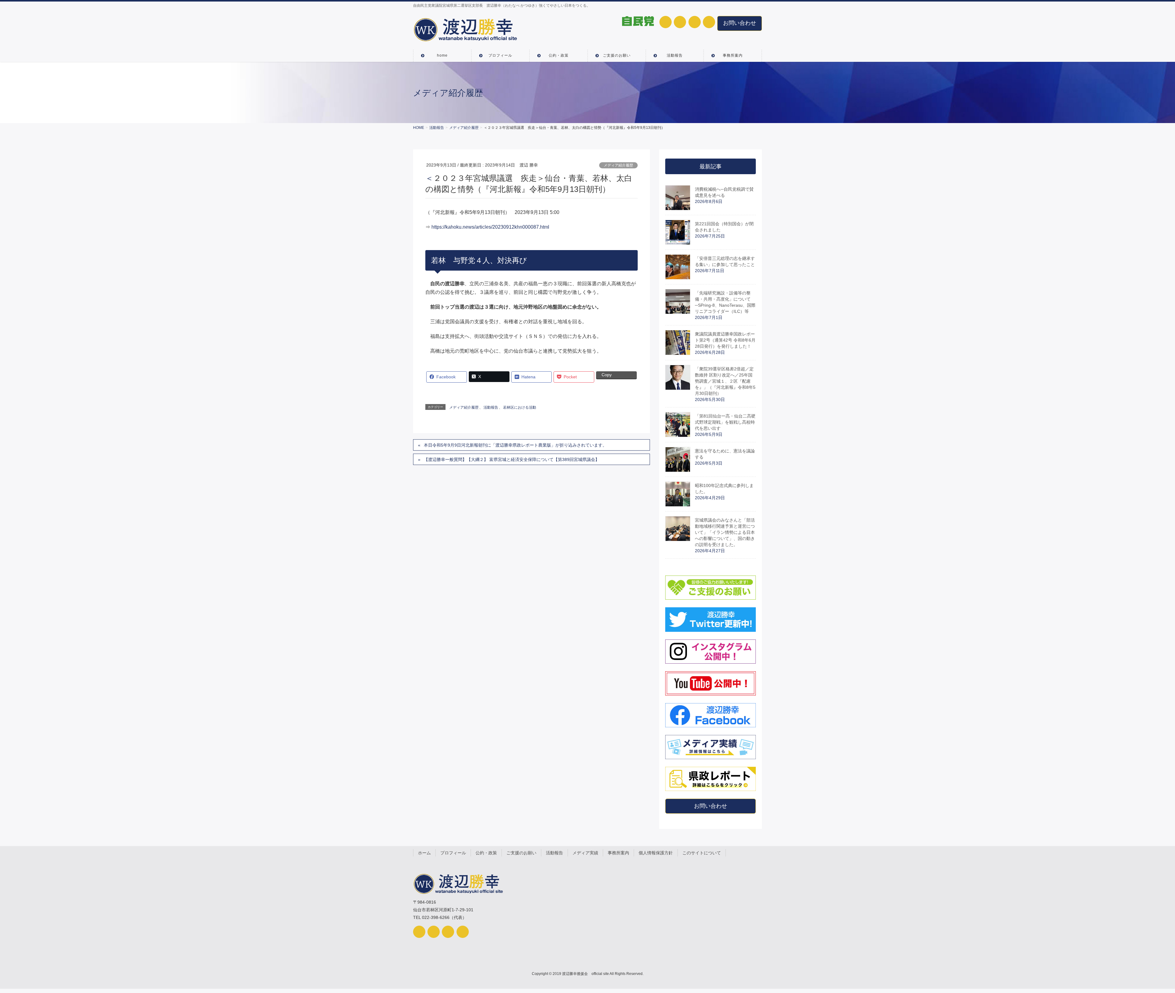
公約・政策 (486, 852)
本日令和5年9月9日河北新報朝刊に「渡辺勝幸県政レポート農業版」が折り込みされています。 (515, 445)
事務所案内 (618, 852)
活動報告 (490, 407)
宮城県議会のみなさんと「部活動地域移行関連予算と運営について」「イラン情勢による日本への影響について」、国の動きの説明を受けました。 (725, 532)
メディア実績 (585, 852)
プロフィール (453, 852)
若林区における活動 (519, 407)
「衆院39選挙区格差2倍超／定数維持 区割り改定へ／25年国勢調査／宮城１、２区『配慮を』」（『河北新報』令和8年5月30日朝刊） (725, 381)
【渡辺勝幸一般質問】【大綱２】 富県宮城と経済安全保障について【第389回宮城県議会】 (511, 459)
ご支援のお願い (521, 852)
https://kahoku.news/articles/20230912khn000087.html (490, 227)
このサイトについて (701, 852)
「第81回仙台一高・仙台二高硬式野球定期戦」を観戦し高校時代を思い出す (725, 422)
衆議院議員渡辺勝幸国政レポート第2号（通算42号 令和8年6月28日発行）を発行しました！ (725, 340)
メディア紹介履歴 (618, 165)
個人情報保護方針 (656, 852)
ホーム (424, 852)
